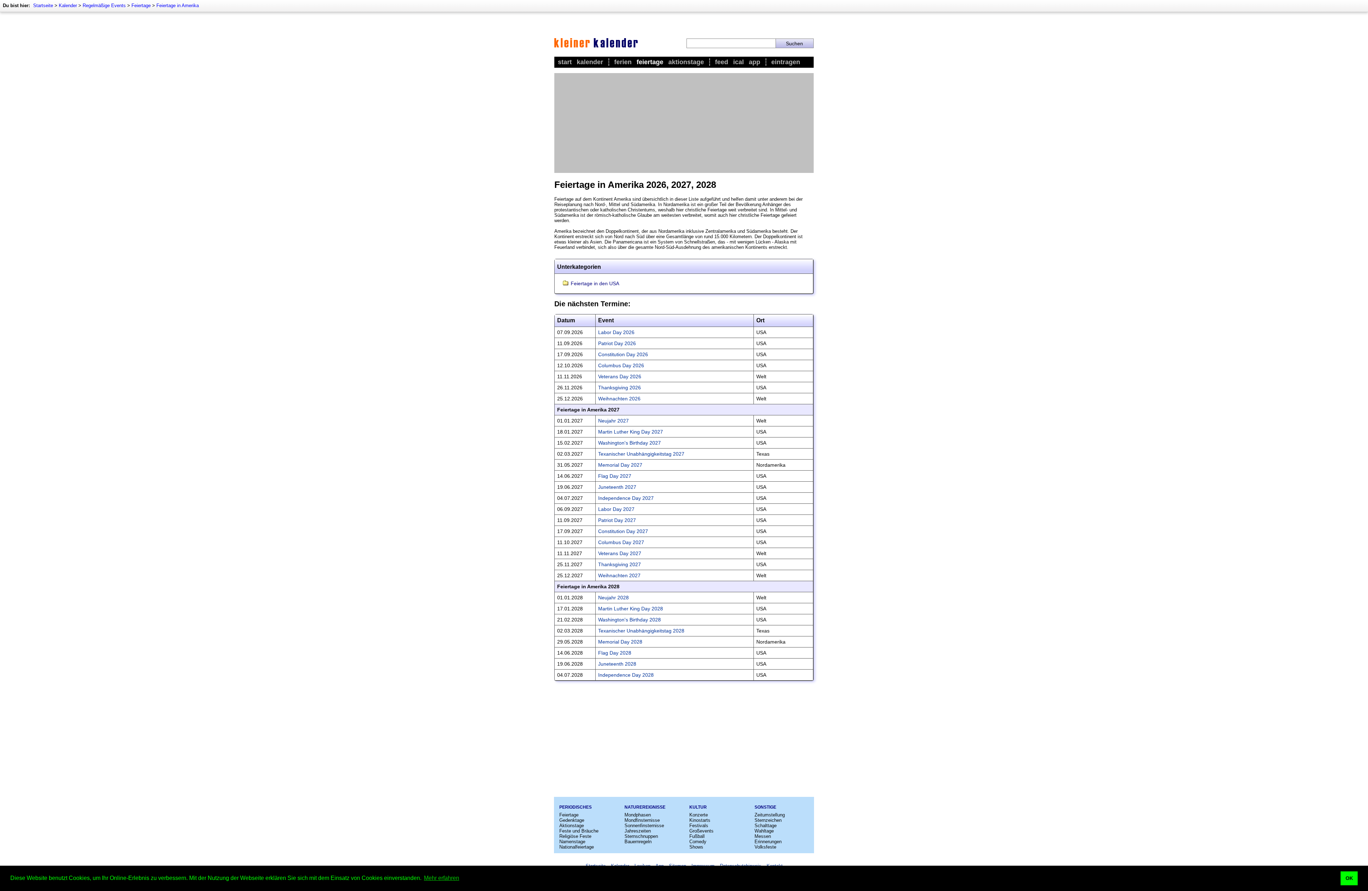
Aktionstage (686, 62)
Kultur (698, 807)
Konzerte (698, 815)
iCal (738, 62)
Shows (696, 847)
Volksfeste (765, 847)
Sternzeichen (768, 820)
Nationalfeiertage (576, 847)
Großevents (701, 831)
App (754, 62)
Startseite (43, 5)
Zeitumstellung (770, 815)
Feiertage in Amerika (177, 5)
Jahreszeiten (638, 831)
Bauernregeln (638, 841)
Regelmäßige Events (104, 5)
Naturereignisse (645, 807)
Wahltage (764, 831)
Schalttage (766, 825)
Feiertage (141, 5)
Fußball (697, 836)
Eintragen (785, 62)
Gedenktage (571, 820)
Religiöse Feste (575, 836)
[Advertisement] (684, 123)
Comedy (697, 841)
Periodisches (575, 807)
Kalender (68, 5)
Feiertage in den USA (595, 283)
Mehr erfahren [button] (441, 878)
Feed (721, 62)
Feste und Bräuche (578, 831)
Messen (763, 836)
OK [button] (1349, 878)
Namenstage (572, 841)
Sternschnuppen (641, 836)
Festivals (698, 825)
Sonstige (765, 807)
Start (565, 62)
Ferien (623, 62)
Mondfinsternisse (642, 820)
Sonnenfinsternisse (644, 825)
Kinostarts (699, 820)
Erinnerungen (768, 841)
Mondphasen (638, 815)
